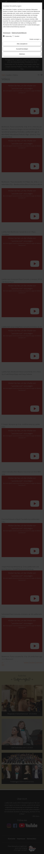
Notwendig (8, 36)
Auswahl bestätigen (22, 49)
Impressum (7, 33)
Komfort (16, 36)
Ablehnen (22, 54)
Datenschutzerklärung (19, 33)
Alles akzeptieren (22, 44)
